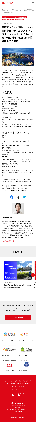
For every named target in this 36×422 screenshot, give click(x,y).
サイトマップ (20, 387)
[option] (18, 274)
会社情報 (28, 381)
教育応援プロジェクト (8, 19)
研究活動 (15, 381)
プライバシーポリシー (18, 389)
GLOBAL (26, 384)
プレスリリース (12, 17)
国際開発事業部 (22, 17)
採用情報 (12, 384)
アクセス (14, 387)
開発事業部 (22, 381)
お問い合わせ (18, 317)
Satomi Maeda (7, 217)
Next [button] (33, 275)
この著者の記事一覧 (8, 241)
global (4, 17)
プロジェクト (8, 381)
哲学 (8, 384)
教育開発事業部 (19, 19)
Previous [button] (3, 275)
